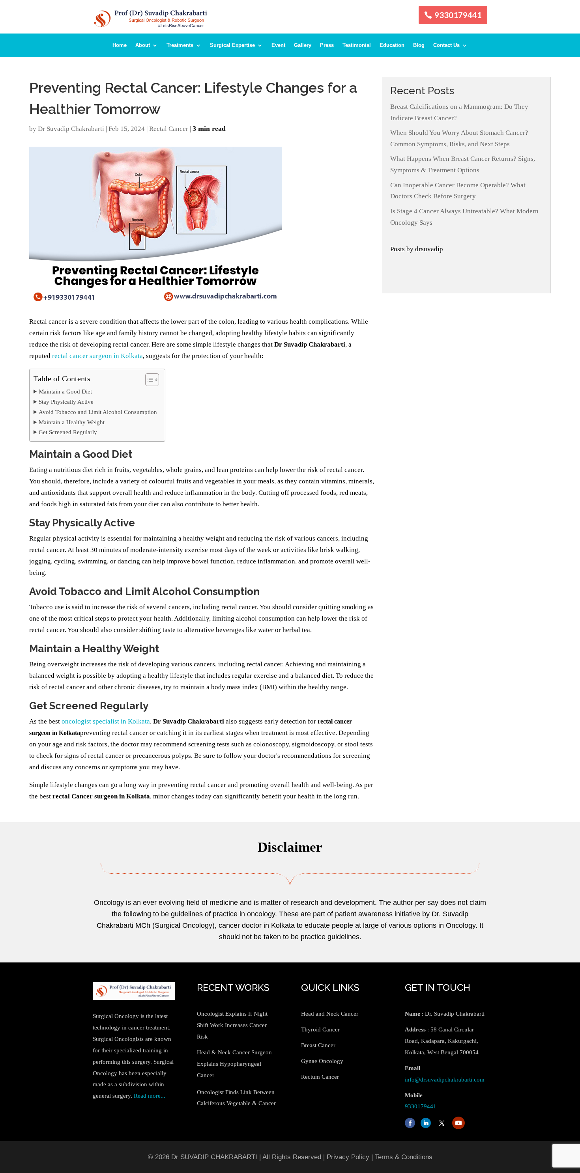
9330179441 (458, 15)
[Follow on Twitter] (441, 1123)
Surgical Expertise (232, 45)
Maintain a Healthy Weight (72, 422)
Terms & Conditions (403, 1157)
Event (278, 45)
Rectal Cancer (168, 128)
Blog (419, 45)
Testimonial (356, 45)
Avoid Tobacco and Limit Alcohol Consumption (98, 411)
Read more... (149, 1096)
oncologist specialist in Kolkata (106, 721)
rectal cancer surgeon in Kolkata (97, 356)
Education (392, 45)
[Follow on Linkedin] (426, 1123)
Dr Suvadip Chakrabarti (71, 128)
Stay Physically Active (66, 401)
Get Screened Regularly (68, 432)
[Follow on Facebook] (410, 1123)
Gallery (302, 45)
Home (119, 45)
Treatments (180, 45)
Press (327, 45)
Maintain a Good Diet (65, 391)
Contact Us (446, 45)
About (142, 45)
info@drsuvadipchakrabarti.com (445, 1079)
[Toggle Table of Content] (148, 379)
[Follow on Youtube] (458, 1123)
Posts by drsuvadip (416, 249)
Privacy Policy (348, 1157)
